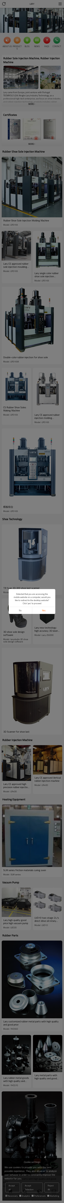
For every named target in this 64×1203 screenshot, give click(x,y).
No (20, 610)
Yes (44, 610)
